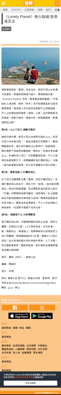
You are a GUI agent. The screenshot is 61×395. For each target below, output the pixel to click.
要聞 (15, 327)
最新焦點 (6, 327)
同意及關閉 (30, 383)
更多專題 (37, 352)
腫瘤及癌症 (7, 349)
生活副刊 (6, 28)
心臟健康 (20, 349)
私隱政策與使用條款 (23, 377)
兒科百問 (42, 349)
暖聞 (28, 327)
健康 (5, 10)
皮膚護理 (26, 352)
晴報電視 (16, 10)
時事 (40, 10)
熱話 (21, 327)
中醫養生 (42, 345)
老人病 (16, 352)
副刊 (48, 10)
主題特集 (29, 10)
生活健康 (31, 345)
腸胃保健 (31, 349)
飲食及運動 (19, 345)
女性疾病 (6, 352)
